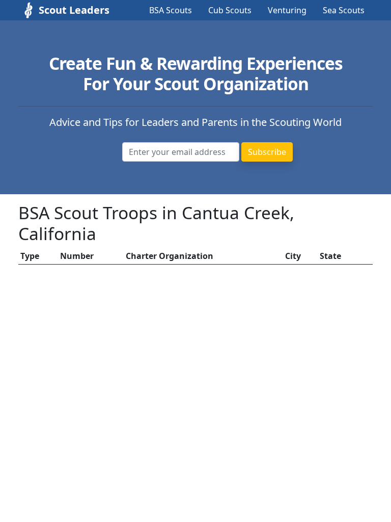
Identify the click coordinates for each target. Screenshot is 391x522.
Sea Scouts (344, 10)
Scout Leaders (64, 10)
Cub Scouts (230, 10)
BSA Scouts (170, 10)
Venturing (287, 10)
